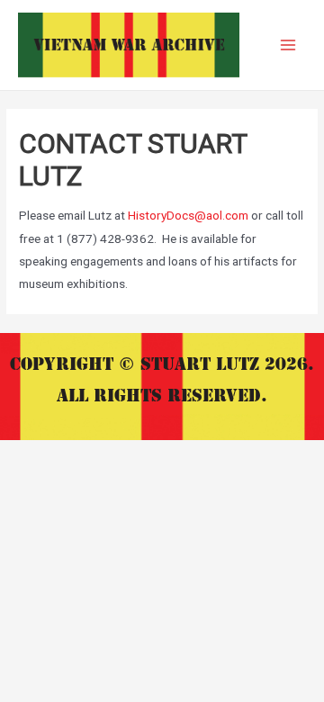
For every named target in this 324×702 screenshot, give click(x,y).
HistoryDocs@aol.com (188, 215)
